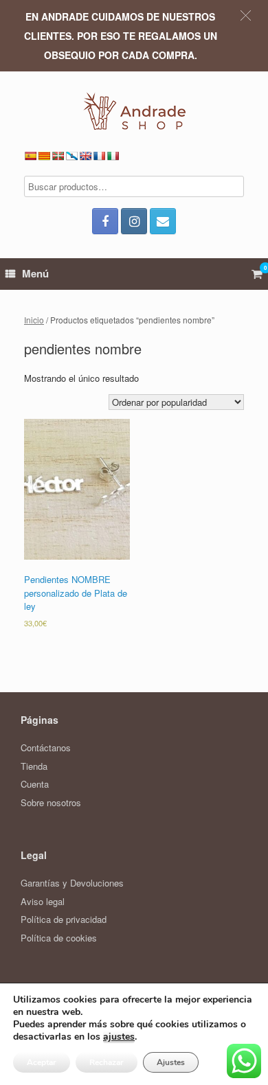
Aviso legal (43, 901)
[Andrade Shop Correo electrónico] (163, 221)
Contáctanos (46, 747)
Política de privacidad (64, 919)
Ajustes (171, 1062)
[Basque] (58, 155)
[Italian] (113, 155)
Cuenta (35, 783)
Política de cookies (59, 937)
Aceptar (41, 1062)
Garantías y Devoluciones (72, 882)
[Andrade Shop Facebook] (105, 221)
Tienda (34, 766)
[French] (99, 155)
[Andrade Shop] (134, 111)
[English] (85, 155)
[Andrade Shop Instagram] (134, 221)
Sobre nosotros (51, 802)
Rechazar (106, 1062)
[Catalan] (44, 155)
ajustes (119, 1037)
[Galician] (71, 155)
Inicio (34, 320)
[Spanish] (30, 155)
